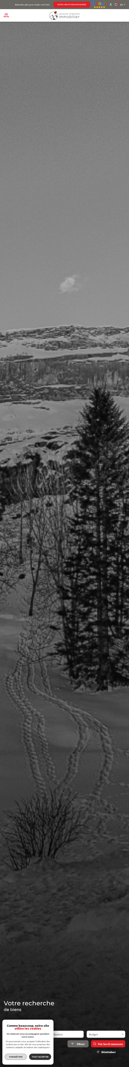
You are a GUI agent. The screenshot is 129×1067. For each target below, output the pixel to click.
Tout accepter (40, 1056)
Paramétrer (15, 1056)
